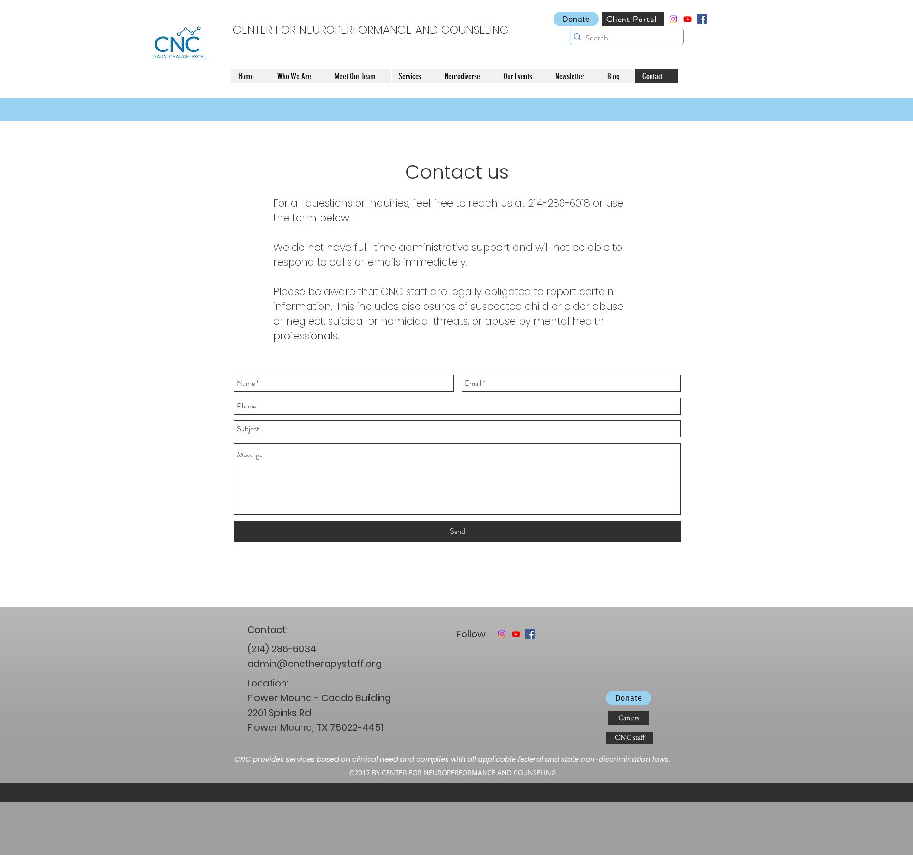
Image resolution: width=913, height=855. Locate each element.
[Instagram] (673, 19)
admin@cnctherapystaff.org (314, 663)
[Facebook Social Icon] (702, 19)
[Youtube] (687, 19)
